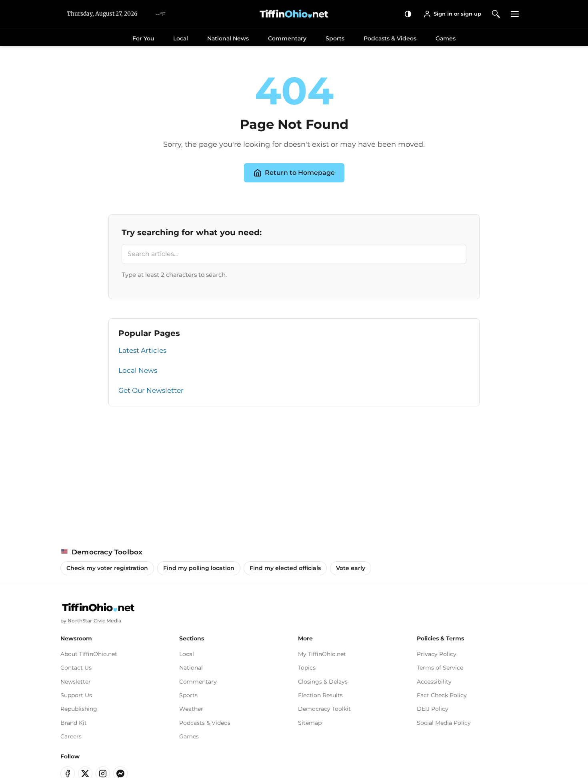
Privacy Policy (436, 654)
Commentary (287, 38)
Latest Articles (142, 350)
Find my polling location (198, 568)
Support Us (76, 695)
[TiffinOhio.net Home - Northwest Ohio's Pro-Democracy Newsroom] (294, 14)
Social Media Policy (444, 722)
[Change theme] (408, 13)
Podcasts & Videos (390, 38)
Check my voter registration (107, 568)
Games (446, 38)
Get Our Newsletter (151, 390)
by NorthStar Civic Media (90, 621)
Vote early (350, 568)
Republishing (78, 708)
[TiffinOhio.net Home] (98, 608)
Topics (307, 667)
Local (180, 38)
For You (143, 38)
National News (228, 38)
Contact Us (76, 667)
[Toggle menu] (515, 14)
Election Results (320, 695)
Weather (191, 708)
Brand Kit (73, 722)
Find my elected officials (285, 568)
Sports (335, 38)
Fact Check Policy (442, 695)
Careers (71, 736)
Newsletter (75, 681)
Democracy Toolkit (324, 708)
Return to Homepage (300, 172)
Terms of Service (440, 667)
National (191, 667)
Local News (137, 370)
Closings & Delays (323, 681)
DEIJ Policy (432, 708)
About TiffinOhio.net (88, 654)
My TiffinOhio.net (322, 654)
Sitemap (310, 722)
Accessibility (434, 681)
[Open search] (496, 14)
